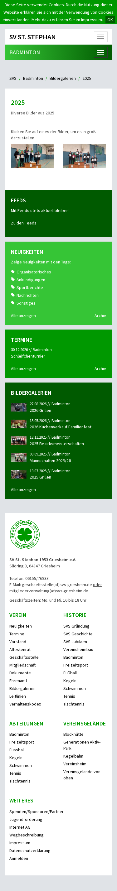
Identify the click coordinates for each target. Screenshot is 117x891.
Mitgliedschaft (22, 665)
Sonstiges (26, 303)
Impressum (19, 842)
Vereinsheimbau (78, 649)
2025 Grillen (40, 477)
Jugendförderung (25, 819)
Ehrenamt (18, 680)
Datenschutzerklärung (30, 850)
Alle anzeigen (23, 315)
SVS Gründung (76, 626)
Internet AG (20, 827)
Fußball (70, 673)
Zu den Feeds (24, 223)
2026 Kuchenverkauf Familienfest (60, 427)
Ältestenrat (20, 649)
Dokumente (20, 673)
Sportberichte (30, 287)
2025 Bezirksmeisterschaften (57, 443)
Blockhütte (73, 734)
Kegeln (69, 680)
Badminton (24, 52)
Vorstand (17, 641)
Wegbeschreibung (26, 835)
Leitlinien (17, 696)
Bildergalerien (63, 78)
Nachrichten (28, 295)
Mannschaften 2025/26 (50, 460)
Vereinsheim (74, 764)
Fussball (17, 750)
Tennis (69, 696)
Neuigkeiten (20, 626)
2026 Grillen (40, 410)
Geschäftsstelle (24, 657)
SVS (13, 78)
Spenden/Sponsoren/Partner (36, 811)
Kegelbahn (73, 756)
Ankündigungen (31, 279)
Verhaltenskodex (25, 704)
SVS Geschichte (78, 634)
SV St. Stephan (32, 36)
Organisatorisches (34, 272)
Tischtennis (74, 704)
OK (110, 19)
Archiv (100, 315)
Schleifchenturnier (28, 356)
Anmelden (18, 858)
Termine (16, 634)
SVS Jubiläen (75, 641)
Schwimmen (74, 688)
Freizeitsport (75, 665)
